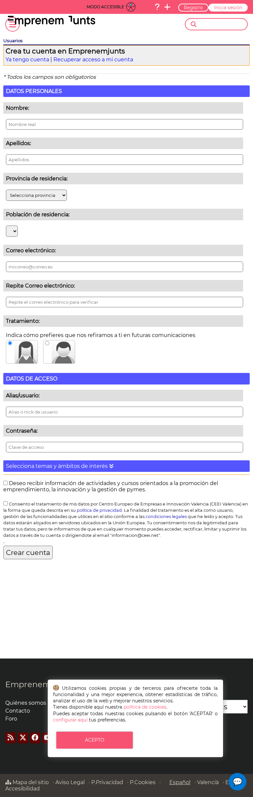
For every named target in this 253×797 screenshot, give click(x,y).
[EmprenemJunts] (51, 24)
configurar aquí (70, 719)
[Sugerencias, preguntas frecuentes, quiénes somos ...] (157, 7)
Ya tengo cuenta (27, 59)
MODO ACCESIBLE (105, 6)
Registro (193, 7)
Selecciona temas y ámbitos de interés (57, 466)
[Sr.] (59, 352)
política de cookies (145, 707)
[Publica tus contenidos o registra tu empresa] (167, 7)
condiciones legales (166, 516)
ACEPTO (94, 740)
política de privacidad (99, 510)
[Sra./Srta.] (22, 352)
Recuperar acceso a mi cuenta (93, 59)
